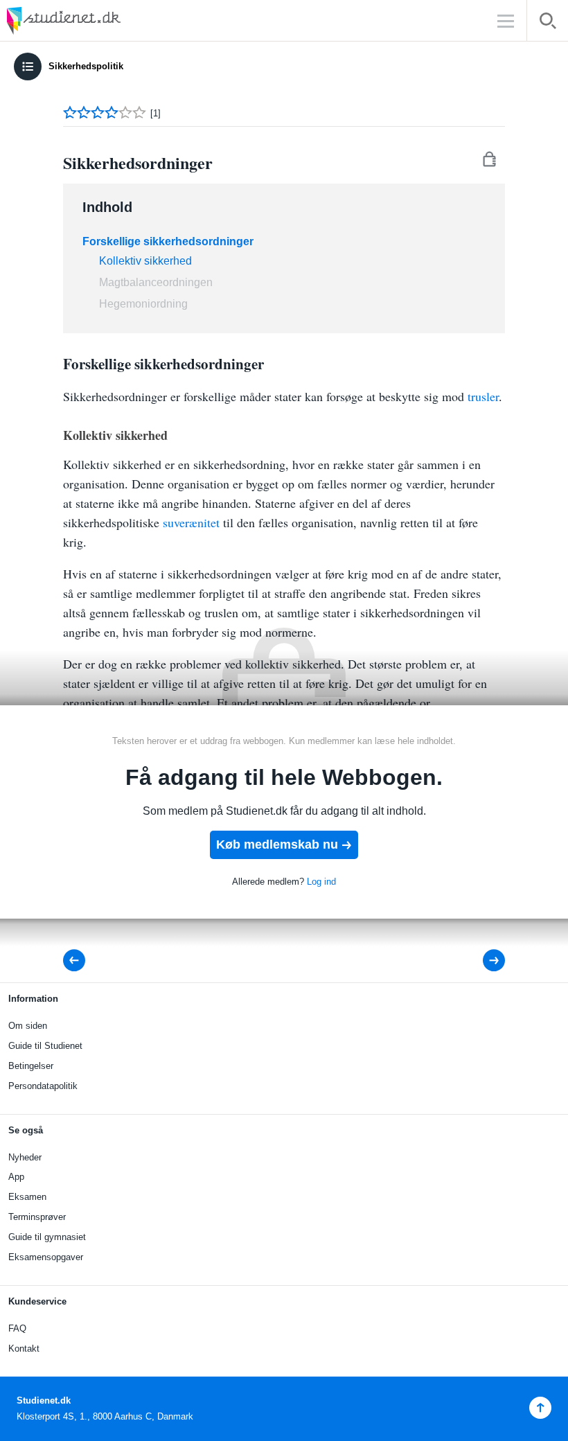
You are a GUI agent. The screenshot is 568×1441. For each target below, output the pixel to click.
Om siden (27, 1025)
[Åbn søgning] (547, 23)
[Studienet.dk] (97, 20)
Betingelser (30, 1066)
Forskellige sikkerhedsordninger (168, 241)
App (16, 1177)
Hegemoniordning (143, 304)
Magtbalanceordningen (156, 282)
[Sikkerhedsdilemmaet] (484, 960)
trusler (483, 396)
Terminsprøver (37, 1217)
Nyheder (25, 1157)
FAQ (17, 1328)
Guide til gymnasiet (47, 1237)
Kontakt (23, 1348)
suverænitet (191, 522)
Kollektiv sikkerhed (145, 261)
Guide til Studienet (45, 1046)
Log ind (321, 881)
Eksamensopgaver (45, 1257)
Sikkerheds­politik (85, 66)
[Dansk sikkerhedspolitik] (78, 960)
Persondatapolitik (43, 1086)
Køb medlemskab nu (277, 844)
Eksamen (27, 1197)
